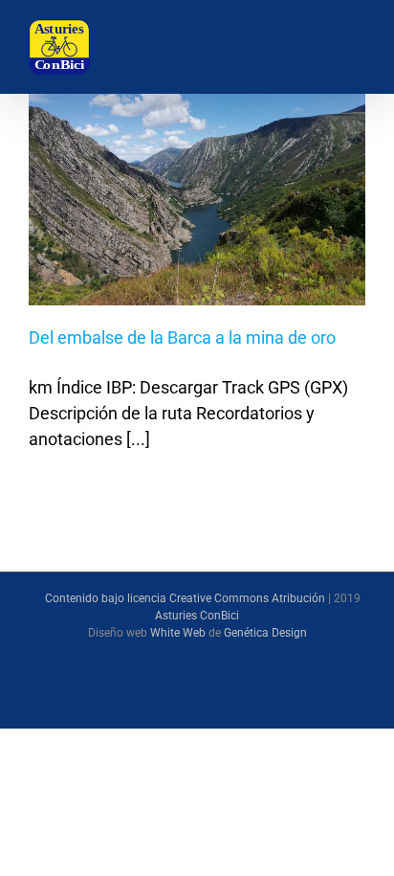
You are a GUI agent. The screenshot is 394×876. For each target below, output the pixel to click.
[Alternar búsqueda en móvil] (300, 48)
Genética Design (265, 633)
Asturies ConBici (197, 615)
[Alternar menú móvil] (350, 48)
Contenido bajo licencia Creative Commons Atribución (185, 598)
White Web (178, 633)
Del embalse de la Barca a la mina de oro (182, 337)
